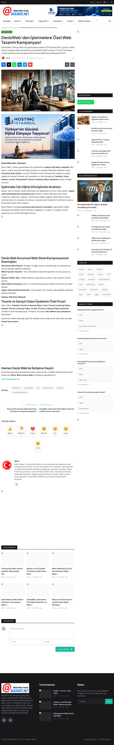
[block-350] (95, 32)
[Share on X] (9, 64)
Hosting (81, 279)
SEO (38, 388)
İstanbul (104, 289)
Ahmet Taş (80, 211)
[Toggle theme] (112, 2)
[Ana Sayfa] (16, 11)
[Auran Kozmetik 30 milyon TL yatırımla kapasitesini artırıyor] (83, 252)
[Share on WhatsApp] (14, 64)
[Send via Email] (30, 64)
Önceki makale (31, 405)
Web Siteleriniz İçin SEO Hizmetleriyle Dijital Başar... (62, 571)
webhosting (90, 284)
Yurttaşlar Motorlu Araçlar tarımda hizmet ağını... (100, 228)
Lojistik (101, 284)
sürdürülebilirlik (104, 279)
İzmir (80, 284)
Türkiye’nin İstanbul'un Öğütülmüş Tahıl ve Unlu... (100, 118)
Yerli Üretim (106, 294)
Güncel (17, 21)
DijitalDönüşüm (48, 388)
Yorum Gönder (63, 649)
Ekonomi (91, 274)
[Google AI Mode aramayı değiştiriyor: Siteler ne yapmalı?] (83, 165)
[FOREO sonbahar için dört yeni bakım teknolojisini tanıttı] (83, 218)
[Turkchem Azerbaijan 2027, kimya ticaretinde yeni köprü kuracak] (83, 154)
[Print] (67, 64)
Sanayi (90, 269)
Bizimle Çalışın (84, 21)
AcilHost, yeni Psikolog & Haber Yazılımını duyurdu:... (63, 703)
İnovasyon (82, 289)
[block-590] (79, 11)
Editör (16, 461)
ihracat (81, 269)
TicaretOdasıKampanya (20, 392)
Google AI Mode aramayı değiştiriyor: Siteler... (100, 163)
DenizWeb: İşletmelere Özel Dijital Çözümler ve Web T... (37, 602)
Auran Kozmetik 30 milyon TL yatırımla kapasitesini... (101, 250)
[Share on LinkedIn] (19, 64)
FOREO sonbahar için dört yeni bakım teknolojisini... (100, 216)
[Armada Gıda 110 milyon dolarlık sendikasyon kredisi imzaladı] (95, 191)
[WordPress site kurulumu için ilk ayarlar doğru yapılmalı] (83, 131)
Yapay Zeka (43, 21)
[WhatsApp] (4, 720)
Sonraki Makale (45, 405)
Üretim (81, 274)
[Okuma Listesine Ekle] (72, 64)
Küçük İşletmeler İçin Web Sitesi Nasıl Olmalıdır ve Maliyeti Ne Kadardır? (22, 410)
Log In (92, 2)
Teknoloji (29, 21)
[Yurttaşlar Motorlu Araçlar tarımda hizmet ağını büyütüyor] (83, 230)
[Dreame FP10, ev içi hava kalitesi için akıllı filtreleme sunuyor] (83, 142)
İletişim (3, 2)
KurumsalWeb (28, 388)
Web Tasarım (13, 28)
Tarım (88, 294)
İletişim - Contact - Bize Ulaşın (62, 692)
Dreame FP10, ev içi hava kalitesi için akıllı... (100, 141)
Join (108, 701)
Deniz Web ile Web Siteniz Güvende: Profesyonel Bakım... (12, 602)
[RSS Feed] (16, 484)
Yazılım (70, 21)
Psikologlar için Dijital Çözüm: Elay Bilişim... (63, 714)
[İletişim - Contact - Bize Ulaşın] (45, 694)
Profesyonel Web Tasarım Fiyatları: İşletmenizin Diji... (12, 571)
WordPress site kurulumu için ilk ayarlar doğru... (101, 129)
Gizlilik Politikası (105, 739)
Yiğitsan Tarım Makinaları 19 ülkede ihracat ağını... (101, 239)
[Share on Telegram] (25, 64)
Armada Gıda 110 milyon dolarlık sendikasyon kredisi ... (92, 206)
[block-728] (38, 136)
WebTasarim (16, 388)
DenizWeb (60, 388)
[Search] (110, 21)
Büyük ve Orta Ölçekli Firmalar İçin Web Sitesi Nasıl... (36, 571)
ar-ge (80, 294)
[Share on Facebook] (3, 64)
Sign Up (99, 2)
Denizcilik (92, 279)
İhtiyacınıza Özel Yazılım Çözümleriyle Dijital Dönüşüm (62, 602)
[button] (106, 2)
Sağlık (96, 294)
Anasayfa (7, 21)
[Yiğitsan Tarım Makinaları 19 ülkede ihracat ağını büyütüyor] (83, 241)
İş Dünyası (57, 21)
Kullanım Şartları (90, 739)
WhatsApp (86, 102)
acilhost (100, 274)
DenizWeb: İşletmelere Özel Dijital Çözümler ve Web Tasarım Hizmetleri (56, 410)
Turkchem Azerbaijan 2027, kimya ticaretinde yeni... (101, 152)
